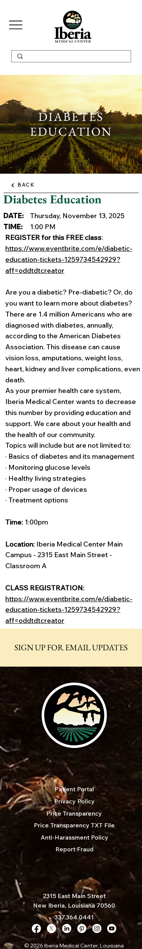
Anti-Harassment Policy (74, 837)
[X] (51, 928)
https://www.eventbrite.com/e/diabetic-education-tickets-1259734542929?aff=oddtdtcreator (69, 259)
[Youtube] (111, 928)
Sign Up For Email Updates (71, 647)
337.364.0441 (74, 917)
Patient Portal (74, 789)
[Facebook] (36, 928)
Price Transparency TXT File (74, 825)
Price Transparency (74, 813)
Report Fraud (74, 849)
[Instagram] (96, 928)
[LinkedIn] (66, 928)
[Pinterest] (81, 928)
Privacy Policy (74, 801)
